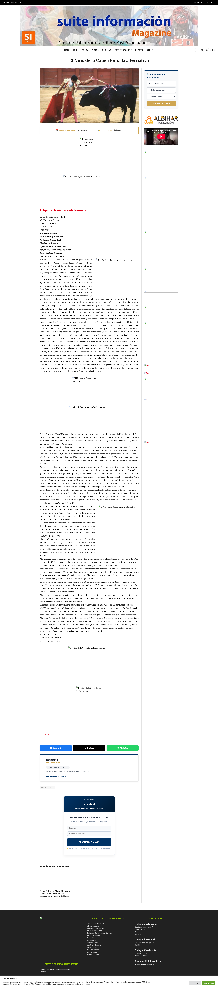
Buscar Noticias (161, 103)
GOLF (75, 50)
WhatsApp (124, 748)
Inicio (46, 734)
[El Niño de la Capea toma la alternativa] (89, 95)
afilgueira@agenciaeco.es (144, 964)
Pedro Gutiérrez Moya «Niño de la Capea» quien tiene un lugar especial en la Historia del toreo (55, 893)
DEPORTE (139, 50)
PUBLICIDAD (209, 2)
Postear (90, 748)
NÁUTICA (84, 50)
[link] (63, 210)
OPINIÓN (150, 50)
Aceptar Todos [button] (208, 983)
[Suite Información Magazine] (109, 26)
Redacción (118, 130)
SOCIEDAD (106, 50)
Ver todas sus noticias (55, 776)
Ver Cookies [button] (195, 983)
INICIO (66, 50)
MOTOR (95, 50)
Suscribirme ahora (89, 842)
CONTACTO (197, 2)
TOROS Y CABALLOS (123, 50)
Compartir (57, 748)
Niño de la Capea (47, 787)
